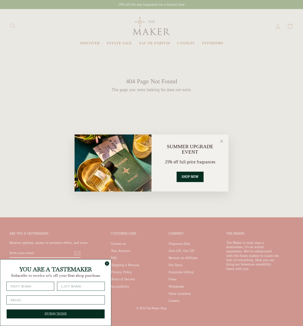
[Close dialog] (107, 263)
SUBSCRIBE (56, 313)
